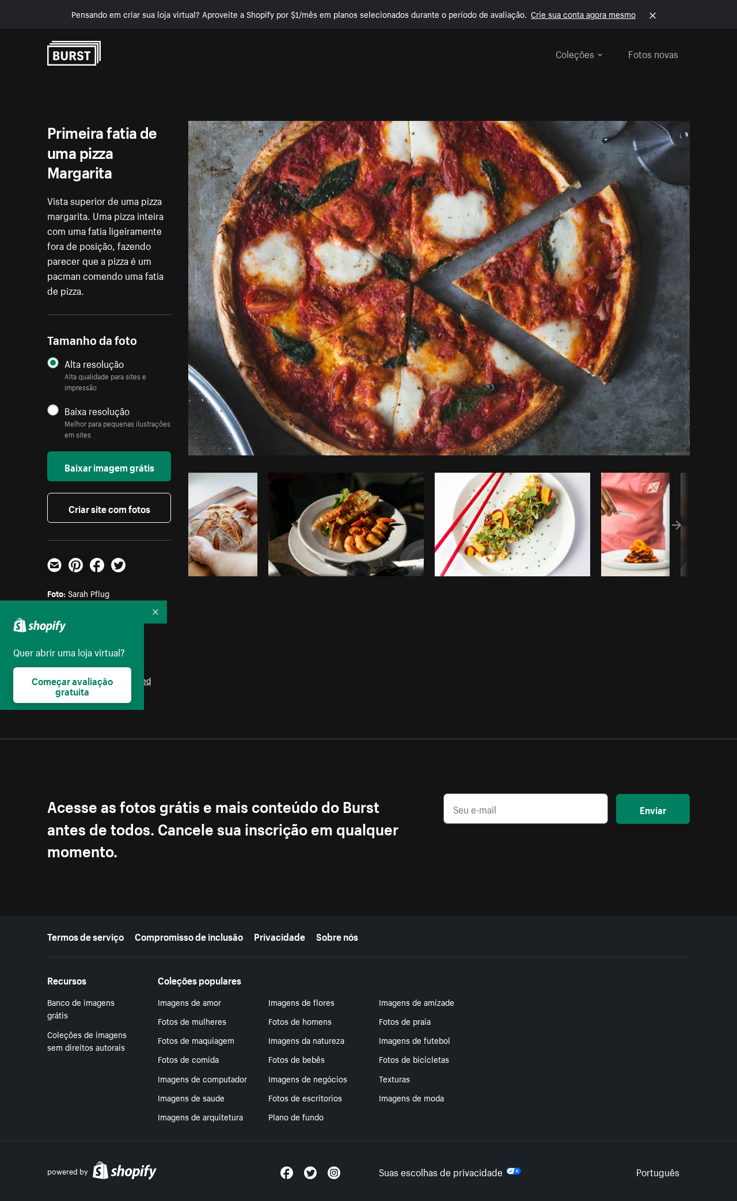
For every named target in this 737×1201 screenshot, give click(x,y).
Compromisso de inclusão (189, 935)
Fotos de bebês (296, 1058)
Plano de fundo (296, 1116)
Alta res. (344, 564)
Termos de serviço (85, 935)
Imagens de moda (411, 1097)
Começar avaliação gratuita (72, 685)
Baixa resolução (97, 410)
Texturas (394, 1078)
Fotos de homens (300, 1020)
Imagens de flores (301, 1001)
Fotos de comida (188, 1058)
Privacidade (279, 935)
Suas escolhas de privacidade (441, 1171)
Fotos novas (653, 52)
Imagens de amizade (416, 1001)
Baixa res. (229, 564)
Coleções (575, 52)
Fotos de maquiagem (196, 1039)
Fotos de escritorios (305, 1097)
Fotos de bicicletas (414, 1058)
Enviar (653, 808)
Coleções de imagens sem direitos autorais (87, 1041)
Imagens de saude (191, 1097)
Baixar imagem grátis (109, 466)
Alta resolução (94, 363)
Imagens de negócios (307, 1078)
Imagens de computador (202, 1078)
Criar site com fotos (109, 507)
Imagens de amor (189, 1001)
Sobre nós (337, 935)
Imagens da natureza (306, 1039)
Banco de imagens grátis (81, 1008)
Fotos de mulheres (192, 1020)
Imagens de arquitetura (200, 1116)
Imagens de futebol (414, 1039)
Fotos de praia (405, 1020)
